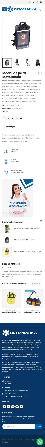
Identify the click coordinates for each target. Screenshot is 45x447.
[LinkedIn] (41, 2)
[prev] (38, 73)
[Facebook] (29, 2)
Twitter (8, 118)
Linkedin (21, 406)
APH (7, 111)
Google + (17, 118)
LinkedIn (12, 118)
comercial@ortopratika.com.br (17, 390)
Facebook (4, 118)
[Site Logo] (21, 9)
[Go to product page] (7, 229)
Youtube (8, 406)
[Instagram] (37, 2)
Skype (17, 406)
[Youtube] (33, 2)
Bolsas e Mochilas (16, 108)
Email (21, 118)
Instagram (13, 406)
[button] (4, 9)
